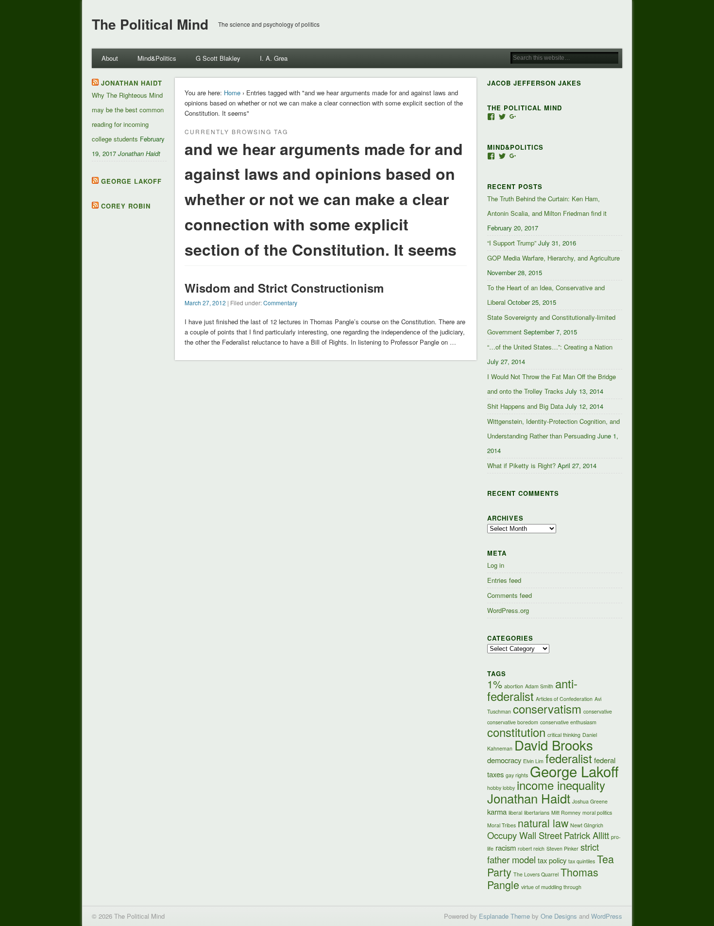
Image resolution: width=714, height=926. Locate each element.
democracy (504, 760)
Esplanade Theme (504, 916)
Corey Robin (126, 205)
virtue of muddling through (551, 887)
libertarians (536, 812)
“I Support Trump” (511, 242)
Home (232, 92)
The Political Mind (150, 24)
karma (497, 811)
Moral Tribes (501, 825)
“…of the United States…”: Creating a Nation (549, 346)
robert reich (531, 848)
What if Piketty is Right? (521, 465)
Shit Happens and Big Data (525, 406)
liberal (515, 812)
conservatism (547, 708)
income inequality (561, 785)
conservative (597, 711)
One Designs (559, 916)
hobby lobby (501, 787)
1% (494, 683)
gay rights (517, 775)
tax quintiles (581, 861)
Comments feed (509, 595)
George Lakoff (131, 181)
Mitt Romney (565, 812)
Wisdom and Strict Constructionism (284, 288)
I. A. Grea (274, 58)
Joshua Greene (590, 801)
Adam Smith (539, 686)
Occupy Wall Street (524, 835)
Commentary (280, 302)
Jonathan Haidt (131, 82)
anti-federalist (532, 689)
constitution (516, 732)
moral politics (597, 812)
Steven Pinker (562, 848)
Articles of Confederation (564, 698)
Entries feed (504, 580)
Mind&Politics (156, 58)
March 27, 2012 (205, 302)
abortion (513, 686)
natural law (543, 822)
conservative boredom (512, 722)
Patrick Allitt (586, 835)
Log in (495, 565)
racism (505, 847)
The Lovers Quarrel (536, 874)
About (110, 58)
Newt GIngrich (586, 825)
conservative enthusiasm (568, 722)
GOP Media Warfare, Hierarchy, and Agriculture (553, 257)
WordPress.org (508, 610)
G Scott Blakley (218, 58)
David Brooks (553, 744)
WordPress (606, 916)
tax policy (552, 860)
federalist (568, 758)
